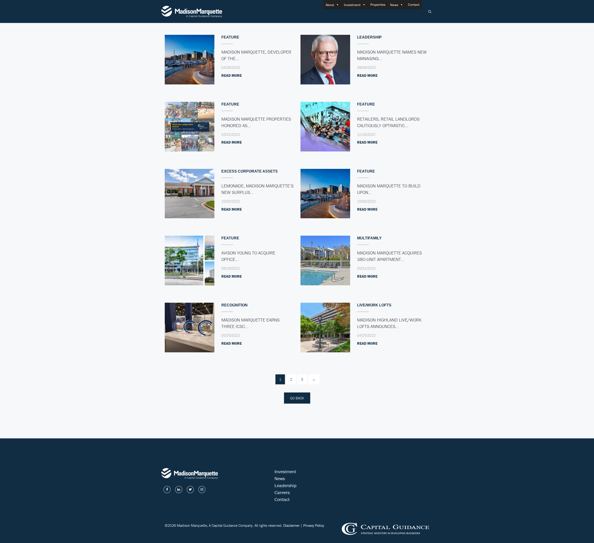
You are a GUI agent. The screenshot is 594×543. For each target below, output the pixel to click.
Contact (414, 4)
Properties (377, 4)
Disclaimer (291, 525)
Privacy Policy (313, 525)
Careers (282, 492)
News (394, 5)
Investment (352, 5)
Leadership (285, 485)
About (330, 5)
